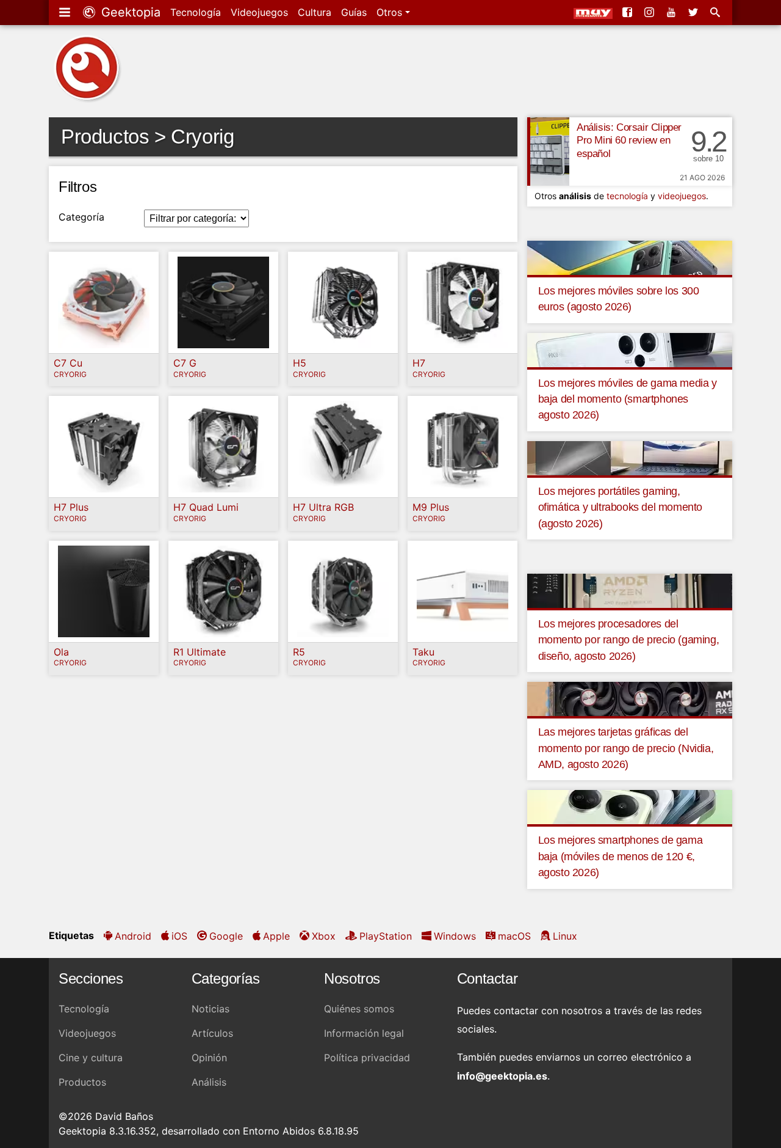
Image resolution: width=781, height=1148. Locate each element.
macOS (514, 936)
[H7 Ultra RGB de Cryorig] (343, 446)
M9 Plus (430, 507)
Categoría (81, 217)
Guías (354, 12)
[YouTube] (672, 12)
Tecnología (195, 12)
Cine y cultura (91, 1057)
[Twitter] (694, 12)
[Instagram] (650, 12)
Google (226, 936)
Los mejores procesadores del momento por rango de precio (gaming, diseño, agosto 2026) (628, 640)
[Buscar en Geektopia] (716, 12)
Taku (423, 652)
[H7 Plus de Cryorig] (104, 446)
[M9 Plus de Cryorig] (462, 446)
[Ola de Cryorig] (104, 591)
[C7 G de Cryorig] (223, 302)
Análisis (209, 1082)
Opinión (209, 1057)
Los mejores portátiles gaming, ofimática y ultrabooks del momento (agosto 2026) (620, 507)
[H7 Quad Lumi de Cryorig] (223, 446)
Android (133, 936)
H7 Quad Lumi (206, 507)
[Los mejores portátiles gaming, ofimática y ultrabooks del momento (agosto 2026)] (629, 457)
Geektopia (129, 12)
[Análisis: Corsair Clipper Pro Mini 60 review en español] (548, 151)
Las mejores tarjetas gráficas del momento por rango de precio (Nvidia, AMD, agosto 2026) (626, 748)
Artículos (212, 1033)
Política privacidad (367, 1057)
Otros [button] (390, 12)
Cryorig (70, 374)
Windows (455, 936)
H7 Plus (71, 507)
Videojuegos (259, 12)
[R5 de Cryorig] (343, 591)
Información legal (364, 1033)
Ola (61, 652)
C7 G (184, 363)
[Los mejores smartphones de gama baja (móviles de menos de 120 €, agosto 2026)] (629, 806)
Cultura (314, 12)
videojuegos (682, 196)
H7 (418, 363)
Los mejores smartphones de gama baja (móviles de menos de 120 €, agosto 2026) (620, 856)
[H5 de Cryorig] (343, 302)
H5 (299, 363)
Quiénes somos (359, 1009)
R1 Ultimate (199, 652)
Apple (276, 936)
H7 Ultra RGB (323, 507)
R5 (299, 652)
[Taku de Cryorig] (462, 591)
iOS (179, 936)
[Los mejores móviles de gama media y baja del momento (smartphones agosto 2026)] (629, 349)
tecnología (627, 196)
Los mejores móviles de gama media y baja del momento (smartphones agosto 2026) (627, 399)
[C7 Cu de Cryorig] (104, 302)
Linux (565, 936)
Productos (82, 1082)
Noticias (210, 1009)
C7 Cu (68, 363)
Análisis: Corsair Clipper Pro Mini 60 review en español (629, 141)
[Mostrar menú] (66, 12)
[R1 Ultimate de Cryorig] (223, 591)
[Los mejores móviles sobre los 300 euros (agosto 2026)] (629, 256)
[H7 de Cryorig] (462, 302)
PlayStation (385, 936)
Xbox (324, 936)
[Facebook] (628, 12)
